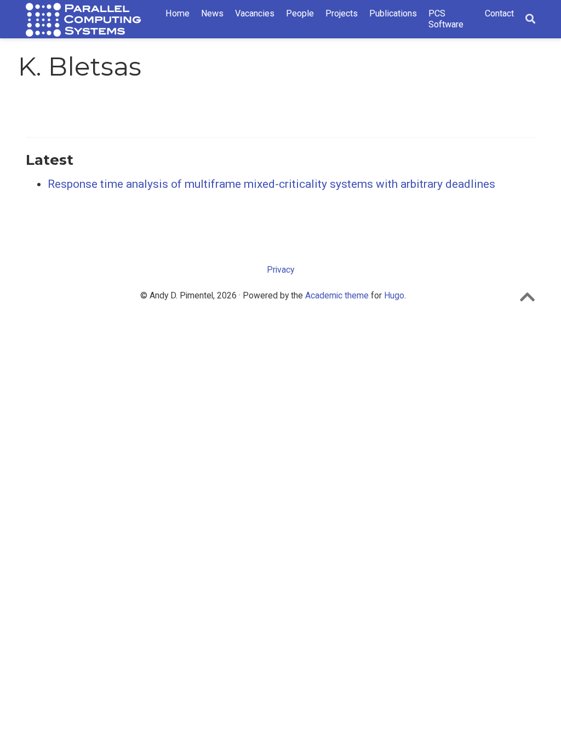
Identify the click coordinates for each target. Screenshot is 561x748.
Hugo (394, 295)
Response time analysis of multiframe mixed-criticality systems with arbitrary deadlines (271, 184)
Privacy (280, 269)
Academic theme (337, 295)
